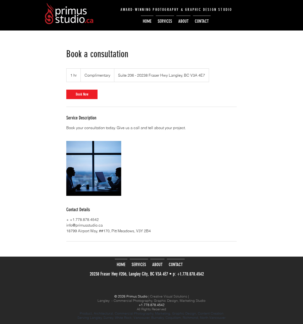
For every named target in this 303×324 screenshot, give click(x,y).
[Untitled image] (93, 168)
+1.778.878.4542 (190, 274)
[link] (82, 94)
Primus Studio (136, 296)
